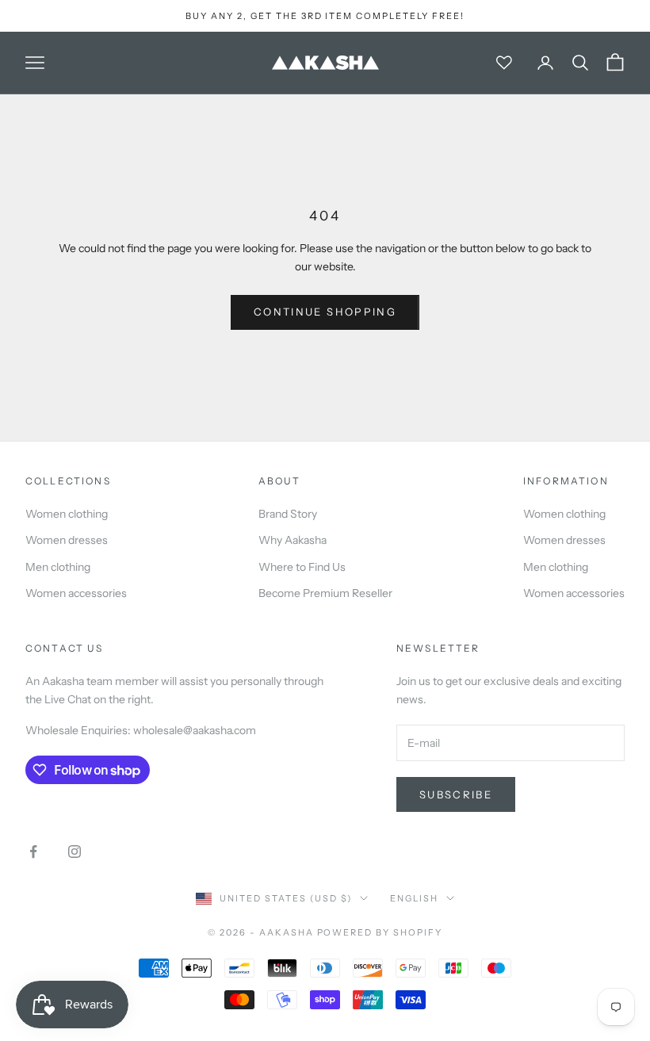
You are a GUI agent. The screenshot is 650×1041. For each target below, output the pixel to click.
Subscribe (455, 794)
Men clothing (57, 567)
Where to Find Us (302, 567)
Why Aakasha (292, 540)
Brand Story (287, 514)
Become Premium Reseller (325, 593)
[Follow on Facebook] (33, 851)
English (414, 898)
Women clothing (66, 514)
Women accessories (76, 593)
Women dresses (66, 540)
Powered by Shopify (380, 932)
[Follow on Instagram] (74, 851)
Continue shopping (325, 311)
